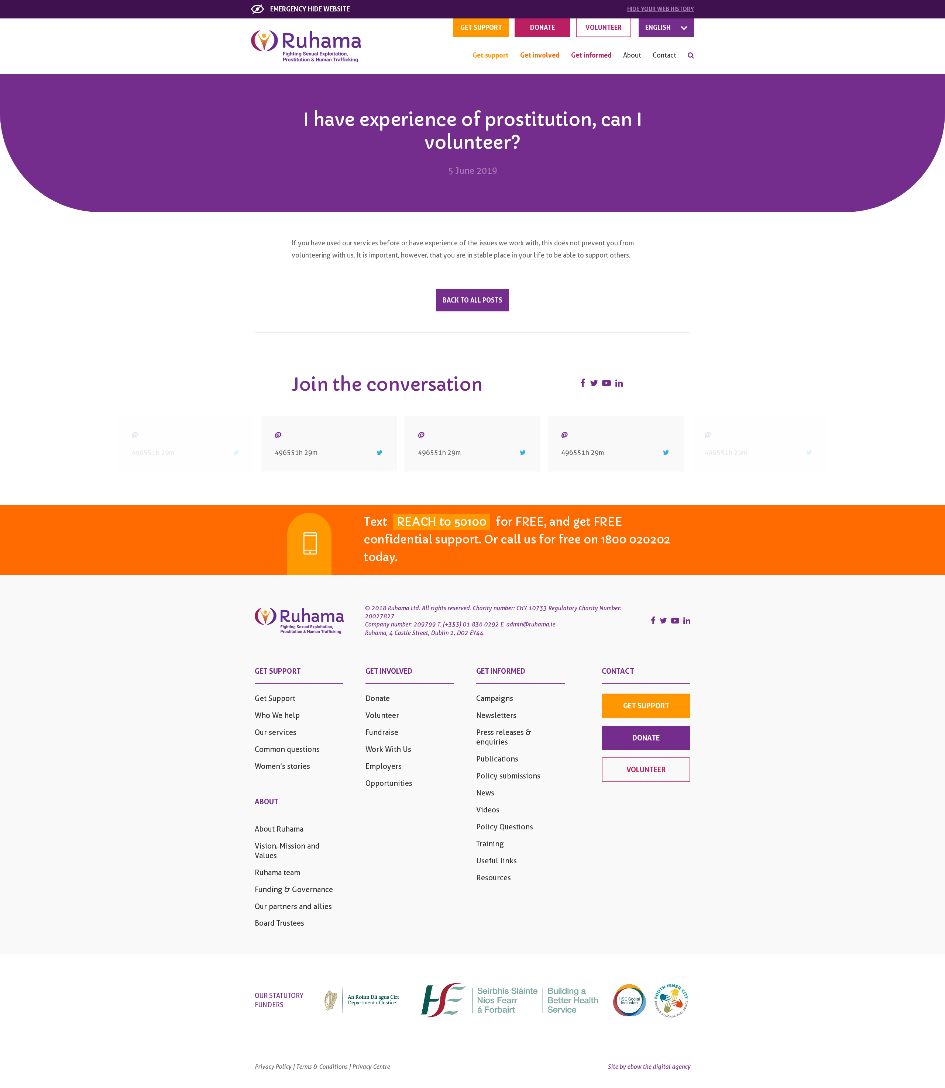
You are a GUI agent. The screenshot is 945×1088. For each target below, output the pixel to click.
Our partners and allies (293, 906)
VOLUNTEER (603, 27)
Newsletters (496, 715)
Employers (383, 766)
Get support (490, 55)
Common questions (287, 749)
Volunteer (382, 715)
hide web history (660, 9)
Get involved (540, 55)
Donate (377, 698)
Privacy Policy (273, 1066)
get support (481, 27)
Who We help (277, 715)
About (632, 55)
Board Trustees (279, 923)
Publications (497, 758)
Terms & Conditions (321, 1066)
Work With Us (388, 749)
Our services (275, 732)
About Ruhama (279, 829)
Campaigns (494, 698)
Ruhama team (277, 872)
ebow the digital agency (658, 1066)
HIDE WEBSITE (310, 9)
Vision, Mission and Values (287, 851)
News (485, 792)
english (658, 27)
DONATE (542, 27)
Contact (664, 55)
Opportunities (388, 783)
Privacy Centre (371, 1066)
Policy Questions (504, 826)
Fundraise (381, 732)
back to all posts (472, 300)
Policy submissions (508, 775)
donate (646, 737)
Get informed (591, 55)
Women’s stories (282, 766)
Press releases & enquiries (504, 737)
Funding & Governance (294, 889)
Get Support (275, 698)
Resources (493, 877)
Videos (487, 809)
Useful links (496, 860)
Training (490, 843)
